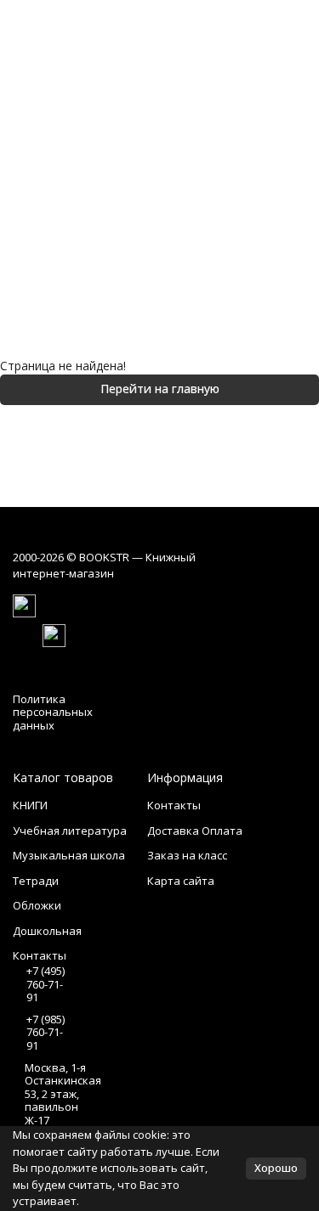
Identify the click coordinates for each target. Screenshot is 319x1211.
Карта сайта (180, 880)
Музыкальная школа (69, 855)
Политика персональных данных (53, 712)
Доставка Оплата (194, 830)
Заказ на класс (187, 855)
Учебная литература (70, 830)
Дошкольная (47, 930)
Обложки (37, 905)
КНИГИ (30, 805)
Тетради (36, 880)
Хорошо (276, 1167)
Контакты (174, 805)
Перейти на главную (159, 388)
